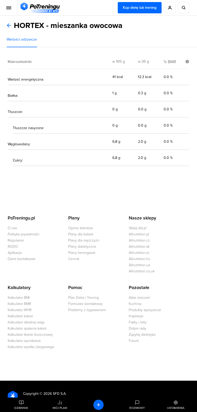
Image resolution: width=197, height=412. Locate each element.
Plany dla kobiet (80, 234)
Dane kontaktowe (21, 259)
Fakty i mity (137, 322)
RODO (13, 246)
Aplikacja (15, 253)
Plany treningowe (81, 253)
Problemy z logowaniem (87, 310)
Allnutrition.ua (139, 265)
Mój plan (60, 408)
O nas (12, 228)
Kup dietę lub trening (139, 7)
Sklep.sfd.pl (137, 228)
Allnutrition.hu (139, 259)
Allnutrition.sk (139, 246)
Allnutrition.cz (139, 240)
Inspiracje (136, 316)
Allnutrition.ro (139, 253)
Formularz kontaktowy (85, 304)
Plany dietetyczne (82, 246)
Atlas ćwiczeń (139, 297)
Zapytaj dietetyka (142, 334)
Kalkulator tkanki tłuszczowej (30, 334)
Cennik (73, 259)
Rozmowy (137, 408)
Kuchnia (135, 304)
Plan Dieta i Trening (83, 297)
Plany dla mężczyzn (83, 240)
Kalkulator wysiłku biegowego (31, 347)
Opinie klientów (80, 228)
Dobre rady (137, 328)
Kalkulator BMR (19, 304)
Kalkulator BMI (19, 297)
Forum (134, 341)
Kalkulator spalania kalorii (27, 328)
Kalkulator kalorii (20, 316)
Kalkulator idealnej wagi (26, 322)
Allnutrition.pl (139, 234)
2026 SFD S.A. (54, 393)
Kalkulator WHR (20, 310)
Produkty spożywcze (145, 310)
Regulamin (16, 240)
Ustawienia (175, 408)
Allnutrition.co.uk (142, 271)
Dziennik (21, 408)
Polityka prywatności (23, 234)
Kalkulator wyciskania (24, 341)
